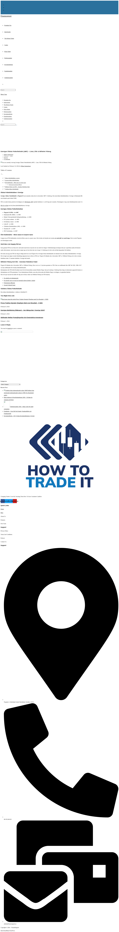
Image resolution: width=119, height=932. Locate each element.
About (4, 930)
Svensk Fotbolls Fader (9, 285)
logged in (9, 328)
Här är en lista (4, 205)
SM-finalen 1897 (29, 202)
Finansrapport (6, 16)
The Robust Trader (8, 104)
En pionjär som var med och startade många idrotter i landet (19, 280)
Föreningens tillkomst (9, 283)
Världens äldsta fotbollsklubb (11, 189)
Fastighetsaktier (8, 116)
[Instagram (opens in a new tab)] (6, 10)
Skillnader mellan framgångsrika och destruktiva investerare (22, 317)
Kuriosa (6, 157)
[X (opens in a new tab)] (6, 5)
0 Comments (7, 159)
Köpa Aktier (7, 109)
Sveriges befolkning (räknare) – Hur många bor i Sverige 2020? (23, 310)
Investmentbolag (8, 114)
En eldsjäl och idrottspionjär (11, 278)
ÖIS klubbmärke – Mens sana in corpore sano (15, 182)
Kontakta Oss (7, 100)
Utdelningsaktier (8, 118)
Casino (5, 107)
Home (2, 509)
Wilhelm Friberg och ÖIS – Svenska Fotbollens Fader (17, 186)
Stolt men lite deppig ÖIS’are (15, 184)
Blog (2, 512)
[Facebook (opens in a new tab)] (6, 7)
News (13, 930)
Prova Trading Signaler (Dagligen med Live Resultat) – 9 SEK (22, 303)
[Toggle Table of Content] (2, 174)
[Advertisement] (59, 138)
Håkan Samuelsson (8, 154)
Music (7, 930)
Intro (2, 930)
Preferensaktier (7, 111)
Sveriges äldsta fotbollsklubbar (12, 180)
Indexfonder (7, 102)
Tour (10, 930)
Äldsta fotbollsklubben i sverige (12, 178)
